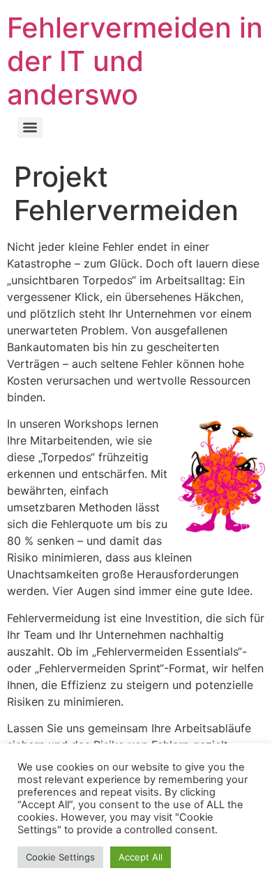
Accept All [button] (141, 857)
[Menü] (30, 127)
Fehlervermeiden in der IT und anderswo (135, 60)
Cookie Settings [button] (60, 857)
